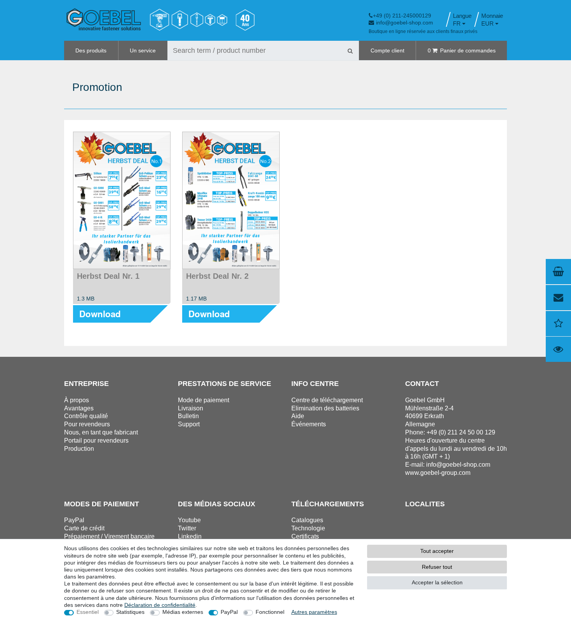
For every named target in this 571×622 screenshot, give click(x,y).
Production (79, 448)
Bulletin (188, 416)
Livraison (190, 408)
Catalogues (307, 520)
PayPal (229, 612)
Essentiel (88, 612)
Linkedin (190, 536)
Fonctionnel (270, 612)
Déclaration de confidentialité (159, 605)
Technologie (308, 528)
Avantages (79, 408)
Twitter (187, 528)
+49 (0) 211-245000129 (402, 15)
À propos (76, 400)
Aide (297, 416)
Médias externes (182, 612)
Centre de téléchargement (327, 400)
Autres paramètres (314, 612)
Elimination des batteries (325, 408)
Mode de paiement (203, 400)
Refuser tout (437, 567)
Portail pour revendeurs (96, 440)
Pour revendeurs (87, 424)
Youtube (189, 520)
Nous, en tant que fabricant (101, 432)
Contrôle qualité (86, 416)
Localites (425, 504)
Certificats (305, 536)
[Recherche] (350, 50)
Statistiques (130, 612)
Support (189, 424)
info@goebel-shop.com (404, 22)
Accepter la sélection (437, 582)
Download (100, 314)
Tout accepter (437, 551)
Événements (308, 424)
